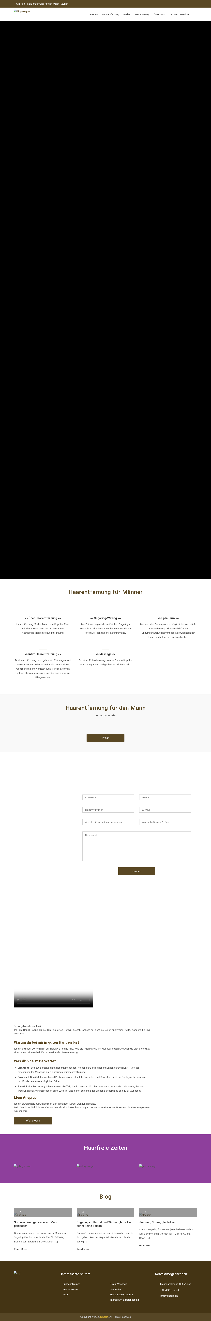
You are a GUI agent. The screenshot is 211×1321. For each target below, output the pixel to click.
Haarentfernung (110, 14)
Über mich (159, 14)
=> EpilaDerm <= (168, 618)
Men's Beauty (142, 14)
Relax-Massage (118, 1284)
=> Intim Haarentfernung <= (43, 654)
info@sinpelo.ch (169, 1295)
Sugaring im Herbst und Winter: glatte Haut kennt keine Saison (105, 1223)
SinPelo (93, 14)
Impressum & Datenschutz (124, 1299)
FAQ (65, 1294)
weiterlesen (29, 98)
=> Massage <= (105, 654)
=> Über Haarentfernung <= (43, 618)
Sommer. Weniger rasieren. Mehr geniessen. (36, 1223)
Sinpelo (104, 1316)
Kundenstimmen (71, 1284)
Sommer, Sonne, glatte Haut (158, 1222)
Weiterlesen (33, 1120)
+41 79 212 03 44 (169, 1289)
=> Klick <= (106, 1168)
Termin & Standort (179, 14)
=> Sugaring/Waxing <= (105, 618)
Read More (21, 1249)
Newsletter (115, 1289)
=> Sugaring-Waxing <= (168, 1168)
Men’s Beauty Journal (121, 1294)
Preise (126, 14)
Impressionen (70, 1289)
